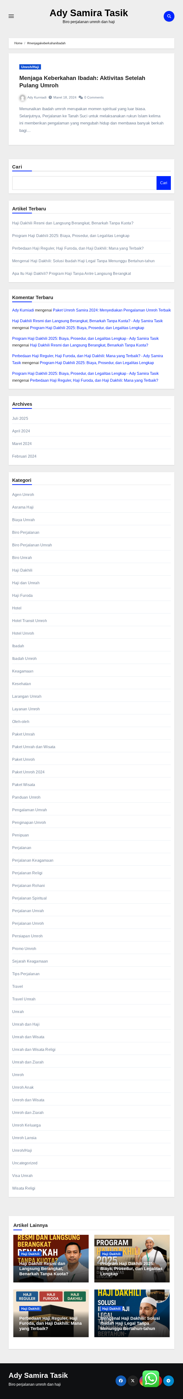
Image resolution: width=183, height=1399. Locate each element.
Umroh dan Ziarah (28, 1113)
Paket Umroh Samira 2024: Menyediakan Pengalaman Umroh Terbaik (112, 310)
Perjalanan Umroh (28, 923)
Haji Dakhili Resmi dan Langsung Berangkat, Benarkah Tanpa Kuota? (72, 223)
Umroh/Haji (30, 67)
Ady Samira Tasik (89, 13)
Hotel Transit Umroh (29, 621)
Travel (17, 986)
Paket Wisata (23, 785)
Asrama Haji (23, 507)
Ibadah (18, 646)
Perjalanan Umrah (28, 911)
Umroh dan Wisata (28, 1100)
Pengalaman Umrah (29, 810)
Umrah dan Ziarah (28, 1062)
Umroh (18, 1075)
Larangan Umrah (26, 696)
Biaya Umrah (23, 520)
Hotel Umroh (23, 633)
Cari (17, 166)
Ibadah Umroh (24, 659)
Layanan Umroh (26, 709)
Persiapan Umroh (27, 936)
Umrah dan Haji (26, 1024)
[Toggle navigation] (11, 16)
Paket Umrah (23, 734)
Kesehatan (21, 684)
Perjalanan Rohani (28, 886)
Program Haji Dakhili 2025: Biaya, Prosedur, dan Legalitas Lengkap (70, 236)
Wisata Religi (24, 1188)
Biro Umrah (22, 558)
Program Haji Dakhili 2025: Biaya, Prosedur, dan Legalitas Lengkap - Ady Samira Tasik (85, 338)
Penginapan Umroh (29, 823)
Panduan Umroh (26, 797)
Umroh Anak (23, 1087)
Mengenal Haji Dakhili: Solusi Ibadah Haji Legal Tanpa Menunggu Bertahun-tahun (83, 261)
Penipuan (20, 835)
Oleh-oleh (20, 722)
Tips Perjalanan (26, 974)
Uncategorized (25, 1163)
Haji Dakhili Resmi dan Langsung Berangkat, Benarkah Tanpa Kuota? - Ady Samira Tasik (87, 321)
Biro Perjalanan (25, 532)
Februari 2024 (24, 456)
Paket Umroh (23, 759)
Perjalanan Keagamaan (32, 860)
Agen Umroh (23, 495)
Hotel (16, 608)
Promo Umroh (24, 949)
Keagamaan (22, 671)
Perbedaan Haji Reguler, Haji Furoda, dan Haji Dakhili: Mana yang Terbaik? (78, 248)
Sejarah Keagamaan (30, 961)
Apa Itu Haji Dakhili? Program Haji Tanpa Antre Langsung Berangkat (71, 274)
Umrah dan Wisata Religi (34, 1050)
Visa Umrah (22, 1176)
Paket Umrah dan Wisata (33, 747)
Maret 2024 (22, 444)
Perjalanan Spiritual (29, 898)
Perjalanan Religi (27, 873)
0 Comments (94, 97)
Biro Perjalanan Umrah (32, 545)
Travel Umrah (24, 999)
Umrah (18, 1012)
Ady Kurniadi (36, 97)
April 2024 (21, 431)
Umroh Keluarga (26, 1125)
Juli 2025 (20, 418)
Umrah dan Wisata (28, 1037)
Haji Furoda (22, 595)
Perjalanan (21, 848)
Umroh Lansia (24, 1138)
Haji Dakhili (22, 570)
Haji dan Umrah (26, 583)
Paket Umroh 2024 (28, 772)
